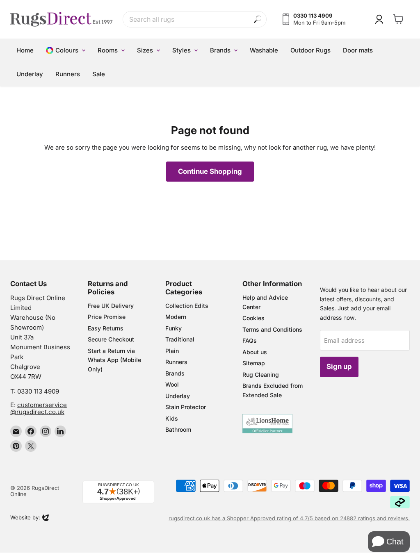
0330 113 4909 (38, 391)
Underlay (177, 395)
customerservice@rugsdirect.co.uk (38, 408)
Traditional (179, 339)
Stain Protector (185, 406)
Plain (172, 350)
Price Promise (107, 316)
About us (254, 351)
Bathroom (178, 429)
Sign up (339, 366)
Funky (173, 328)
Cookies (253, 317)
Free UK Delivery (111, 305)
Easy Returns (105, 328)
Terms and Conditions (272, 329)
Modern (175, 316)
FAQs (249, 340)
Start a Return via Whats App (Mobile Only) (114, 360)
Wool (172, 384)
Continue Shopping (210, 171)
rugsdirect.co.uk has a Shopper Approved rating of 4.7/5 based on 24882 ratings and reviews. (289, 518)
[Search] (257, 19)
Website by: (25, 518)
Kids (171, 418)
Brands (175, 373)
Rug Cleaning (260, 374)
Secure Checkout (111, 339)
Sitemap (253, 363)
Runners (176, 361)
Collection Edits (186, 305)
